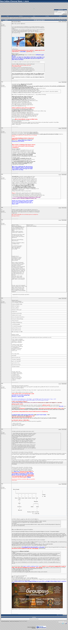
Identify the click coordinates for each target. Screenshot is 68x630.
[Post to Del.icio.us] (66, 623)
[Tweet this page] (63, 623)
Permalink (60, 21)
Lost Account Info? (64, 14)
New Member (65, 13)
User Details (47, 16)
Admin (2, 21)
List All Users (21, 16)
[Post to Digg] (64, 623)
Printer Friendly (64, 21)
